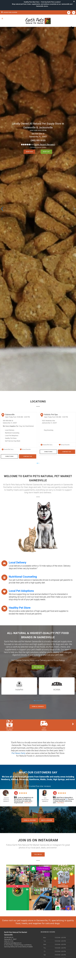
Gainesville (44, 777)
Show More (27, 802)
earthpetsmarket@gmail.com (13, 943)
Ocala (49, 779)
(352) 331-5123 (38, 140)
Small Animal (29, 426)
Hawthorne (34, 779)
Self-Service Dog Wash (12, 441)
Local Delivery (9, 430)
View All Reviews (30, 820)
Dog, (20, 426)
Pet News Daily (18, 753)
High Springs (59, 779)
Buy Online (38, 667)
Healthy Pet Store (10, 438)
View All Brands (38, 706)
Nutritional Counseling (12, 433)
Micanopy (23, 779)
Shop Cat (46, 151)
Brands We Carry (8, 449)
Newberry (5, 779)
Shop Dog (29, 151)
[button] (74, 209)
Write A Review (46, 820)
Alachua (14, 779)
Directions (9, 456)
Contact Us (27, 456)
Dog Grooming (48, 430)
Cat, (24, 426)
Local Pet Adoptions (11, 435)
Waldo (43, 779)
